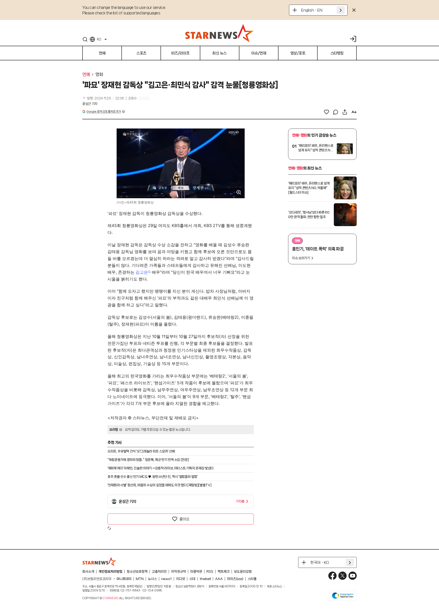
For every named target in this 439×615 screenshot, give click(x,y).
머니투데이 (124, 579)
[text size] (354, 112)
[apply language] (341, 10)
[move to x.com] (342, 576)
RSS (209, 571)
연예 (86, 74)
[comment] (335, 112)
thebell (205, 579)
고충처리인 (159, 571)
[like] (326, 112)
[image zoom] (239, 192)
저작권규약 (178, 571)
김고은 (142, 272)
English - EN (311, 10)
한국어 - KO (319, 562)
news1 (166, 579)
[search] (85, 39)
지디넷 (180, 579)
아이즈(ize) (235, 579)
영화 (99, 74)
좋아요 (184, 519)
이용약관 (196, 571)
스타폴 (252, 579)
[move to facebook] (332, 576)
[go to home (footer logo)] (99, 561)
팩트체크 (224, 571)
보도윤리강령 (243, 571)
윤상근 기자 (89, 104)
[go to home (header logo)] (219, 33)
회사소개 (88, 571)
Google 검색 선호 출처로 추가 (103, 111)
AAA (219, 579)
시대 (192, 579)
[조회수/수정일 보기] (103, 98)
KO (99, 39)
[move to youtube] (352, 576)
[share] (345, 112)
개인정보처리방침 (110, 571)
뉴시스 (152, 579)
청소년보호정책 (137, 571)
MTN (140, 579)
